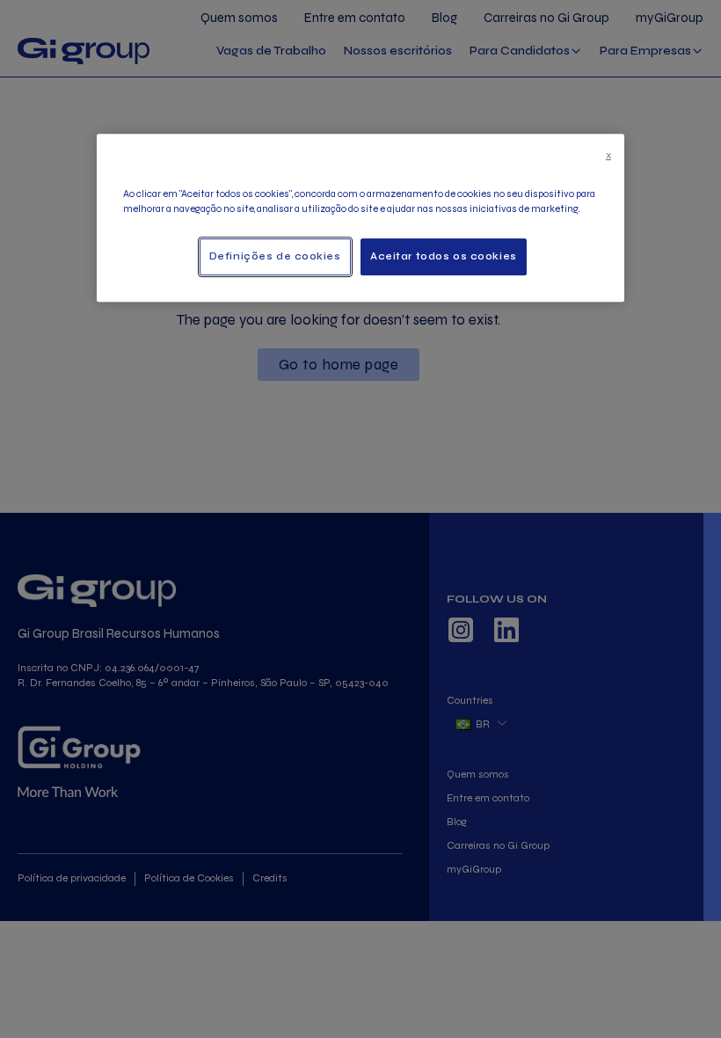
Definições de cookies (275, 256)
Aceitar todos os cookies (443, 256)
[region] (360, 218)
